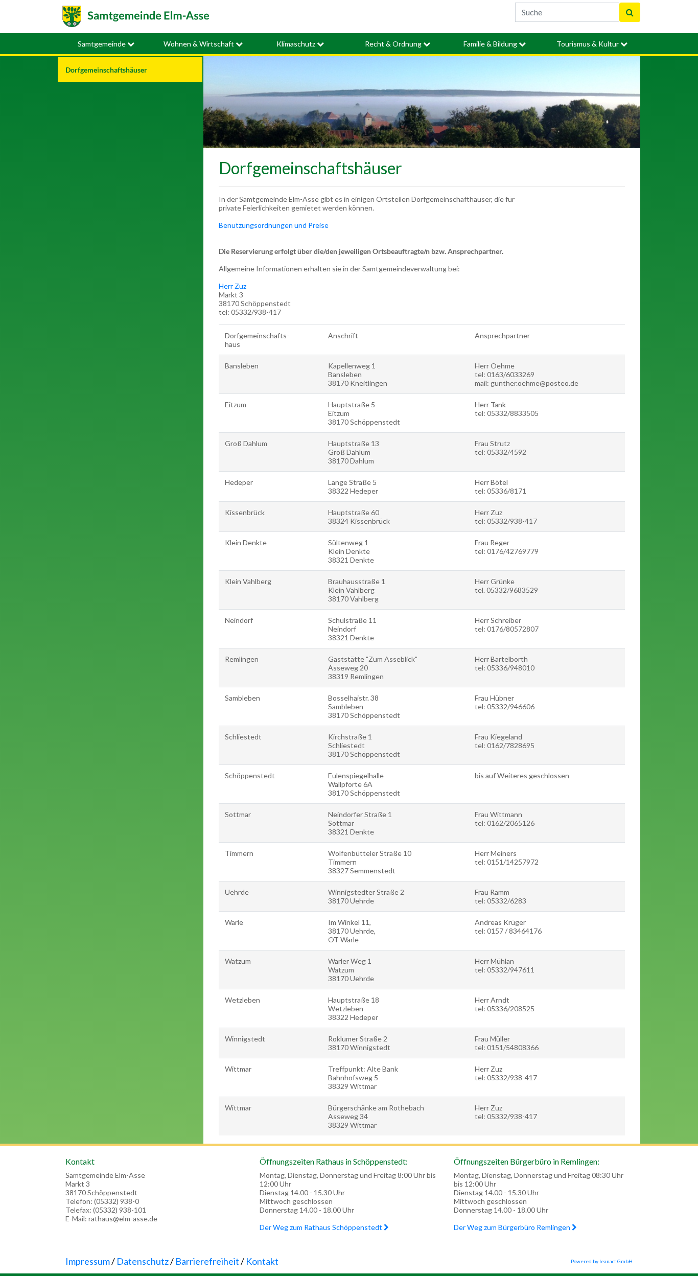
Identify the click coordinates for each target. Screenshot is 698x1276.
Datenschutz (143, 1261)
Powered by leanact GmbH (602, 1261)
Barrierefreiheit (207, 1261)
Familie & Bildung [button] (491, 43)
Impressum (87, 1261)
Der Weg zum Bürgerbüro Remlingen (513, 1227)
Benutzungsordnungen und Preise (274, 225)
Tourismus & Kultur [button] (588, 43)
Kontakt (262, 1261)
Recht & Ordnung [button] (394, 43)
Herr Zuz (232, 286)
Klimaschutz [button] (296, 43)
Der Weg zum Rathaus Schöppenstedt (322, 1227)
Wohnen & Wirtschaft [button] (200, 43)
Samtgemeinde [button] (102, 43)
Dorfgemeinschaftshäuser (106, 69)
